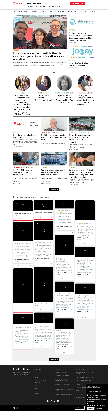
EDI (81, 11)
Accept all (90, 408)
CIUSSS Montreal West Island (84, 377)
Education (34, 11)
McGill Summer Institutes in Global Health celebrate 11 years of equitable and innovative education (38, 56)
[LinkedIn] (58, 401)
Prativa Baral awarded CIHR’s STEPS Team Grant (43, 97)
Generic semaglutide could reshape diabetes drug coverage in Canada (53, 172)
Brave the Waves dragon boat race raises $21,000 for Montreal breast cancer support (82, 138)
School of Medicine (60, 372)
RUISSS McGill (80, 384)
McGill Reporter (80, 394)
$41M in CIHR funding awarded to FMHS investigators (22, 172)
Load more (53, 189)
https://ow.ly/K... (48, 338)
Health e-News (34, 3)
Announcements (23, 11)
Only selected (98, 408)
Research (43, 11)
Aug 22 (16, 343)
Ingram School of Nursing (62, 375)
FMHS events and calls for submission (24, 136)
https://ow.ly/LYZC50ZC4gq (83, 267)
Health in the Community (56, 11)
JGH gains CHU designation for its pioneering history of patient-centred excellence (85, 100)
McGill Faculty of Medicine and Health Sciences (23, 213)
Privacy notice (55, 408)
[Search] (87, 4)
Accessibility (44, 408)
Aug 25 (78, 313)
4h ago (16, 215)
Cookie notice (67, 408)
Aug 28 (78, 276)
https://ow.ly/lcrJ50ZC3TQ (62, 307)
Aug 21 (57, 348)
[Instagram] (51, 401)
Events (93, 11)
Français (37, 393)
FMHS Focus (79, 390)
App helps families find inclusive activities (78, 64)
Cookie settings (80, 407)
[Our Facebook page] (47, 401)
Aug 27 (36, 305)
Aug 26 (57, 311)
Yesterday (58, 228)
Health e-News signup (77, 3)
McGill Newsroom (81, 397)
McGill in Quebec (71, 11)
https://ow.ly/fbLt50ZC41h (83, 306)
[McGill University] (19, 3)
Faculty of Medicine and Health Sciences (49, 6)
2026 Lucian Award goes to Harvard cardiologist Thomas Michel (53, 137)
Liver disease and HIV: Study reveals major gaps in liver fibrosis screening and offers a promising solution (81, 173)
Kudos (86, 11)
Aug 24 (36, 342)
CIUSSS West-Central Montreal (85, 380)
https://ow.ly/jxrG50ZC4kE (21, 337)
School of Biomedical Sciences (63, 394)
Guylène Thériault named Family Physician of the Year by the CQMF (64, 99)
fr (92, 3)
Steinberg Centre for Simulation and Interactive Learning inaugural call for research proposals (80, 36)
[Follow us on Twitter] (54, 401)
